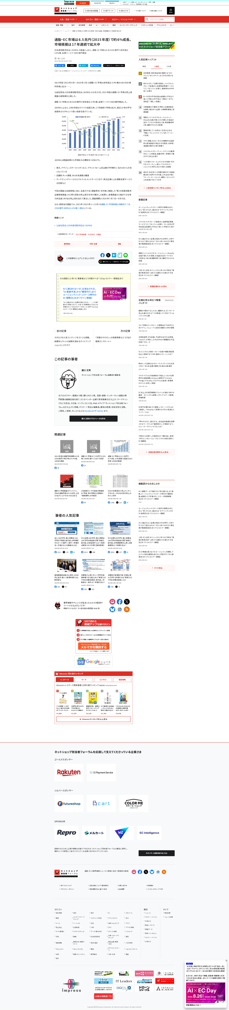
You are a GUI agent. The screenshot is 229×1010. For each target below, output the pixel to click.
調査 (127, 954)
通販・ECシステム (79, 954)
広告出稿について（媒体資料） (99, 885)
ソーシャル (76, 923)
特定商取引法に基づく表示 (98, 889)
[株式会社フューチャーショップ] (68, 803)
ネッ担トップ (58, 31)
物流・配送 (94, 943)
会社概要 (121, 889)
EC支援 (144, 4)
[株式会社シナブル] (149, 833)
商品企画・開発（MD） (113, 943)
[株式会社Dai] (101, 803)
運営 (127, 936)
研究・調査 (152, 2)
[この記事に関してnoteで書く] (120, 255)
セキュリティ (60, 949)
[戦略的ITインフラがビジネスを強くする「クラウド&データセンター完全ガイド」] (103, 974)
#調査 (98, 234)
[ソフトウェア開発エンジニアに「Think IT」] (124, 974)
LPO (109, 927)
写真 (57, 936)
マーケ (83, 679)
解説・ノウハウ (149, 925)
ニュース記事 (169, 917)
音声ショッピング (113, 923)
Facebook (89, 410)
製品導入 (112, 3)
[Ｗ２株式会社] (122, 833)
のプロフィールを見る (93, 418)
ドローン (132, 4)
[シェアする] (102, 255)
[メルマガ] (112, 602)
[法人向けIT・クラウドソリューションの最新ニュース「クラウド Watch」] (103, 982)
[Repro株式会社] (66, 833)
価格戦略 (59, 943)
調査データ (148, 929)
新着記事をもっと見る (158, 286)
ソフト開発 (131, 2)
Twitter (100, 410)
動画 (74, 936)
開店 (92, 949)
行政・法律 (111, 954)
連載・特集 (59, 25)
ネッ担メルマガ (123, 11)
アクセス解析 (130, 927)
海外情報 (81, 25)
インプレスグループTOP (155, 889)
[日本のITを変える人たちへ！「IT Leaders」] (124, 982)
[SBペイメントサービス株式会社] (101, 772)
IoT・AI (137, 2)
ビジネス (103, 679)
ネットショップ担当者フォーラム (65, 10)
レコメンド (129, 931)
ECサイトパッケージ (114, 949)
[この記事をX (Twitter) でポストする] (108, 255)
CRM (92, 927)
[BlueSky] (112, 609)
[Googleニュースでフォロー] (158, 872)
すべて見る (158, 568)
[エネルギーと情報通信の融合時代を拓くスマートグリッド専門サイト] (144, 982)
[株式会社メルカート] (94, 833)
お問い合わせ (122, 885)
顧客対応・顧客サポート (79, 943)
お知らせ (148, 921)
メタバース (105, 25)
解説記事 (168, 913)
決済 (57, 954)
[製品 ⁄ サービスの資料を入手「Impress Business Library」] (103, 989)
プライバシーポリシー (68, 889)
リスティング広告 (147, 25)
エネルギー (126, 4)
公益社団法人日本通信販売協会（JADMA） (74, 225)
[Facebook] (119, 602)
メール (58, 923)
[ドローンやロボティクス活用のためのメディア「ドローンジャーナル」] (144, 989)
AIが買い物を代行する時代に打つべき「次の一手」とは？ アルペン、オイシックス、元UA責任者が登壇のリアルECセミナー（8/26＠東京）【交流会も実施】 (205, 968)
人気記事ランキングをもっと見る (158, 188)
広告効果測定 (95, 936)
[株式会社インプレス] (71, 985)
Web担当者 (97, 3)
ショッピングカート (132, 949)
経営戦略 (122, 679)
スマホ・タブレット (79, 931)
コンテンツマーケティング (128, 25)
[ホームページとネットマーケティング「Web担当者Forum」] (144, 974)
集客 (114, 25)
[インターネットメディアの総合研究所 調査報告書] (164, 974)
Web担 (97, 608)
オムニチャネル (78, 949)
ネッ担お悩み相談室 (91, 11)
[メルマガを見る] (134, 872)
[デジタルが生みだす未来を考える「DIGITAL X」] (124, 989)
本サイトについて (66, 885)
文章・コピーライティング (113, 936)
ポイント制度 (112, 931)
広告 (92, 923)
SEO (127, 918)
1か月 (169, 66)
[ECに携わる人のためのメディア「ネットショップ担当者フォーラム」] (164, 982)
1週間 (156, 66)
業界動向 (94, 954)
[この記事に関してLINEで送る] (125, 255)
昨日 (144, 66)
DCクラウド (144, 2)
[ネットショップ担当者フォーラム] (66, 875)
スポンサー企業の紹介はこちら (156, 853)
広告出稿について (156, 11)
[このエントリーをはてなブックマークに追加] (114, 255)
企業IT (125, 2)
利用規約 (150, 885)
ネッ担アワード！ (108, 11)
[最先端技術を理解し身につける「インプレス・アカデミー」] (164, 989)
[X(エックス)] (127, 602)
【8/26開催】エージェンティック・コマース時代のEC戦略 (80, 71)
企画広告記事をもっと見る (158, 452)
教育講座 (139, 4)
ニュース (67, 31)
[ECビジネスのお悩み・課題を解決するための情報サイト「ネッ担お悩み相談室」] (103, 997)
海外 (73, 25)
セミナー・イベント (151, 917)
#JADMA (91, 234)
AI (96, 25)
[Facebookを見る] (140, 872)
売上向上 (59, 927)
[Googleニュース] (119, 609)
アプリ (128, 923)
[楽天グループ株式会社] (68, 772)
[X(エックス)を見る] (146, 872)
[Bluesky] (152, 872)
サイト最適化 (60, 931)
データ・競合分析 (96, 931)
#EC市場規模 (81, 234)
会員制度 (76, 927)
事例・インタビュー (151, 933)
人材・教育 (129, 943)
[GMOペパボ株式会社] (133, 803)
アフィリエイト (161, 25)
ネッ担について (141, 11)
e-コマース (64, 679)
